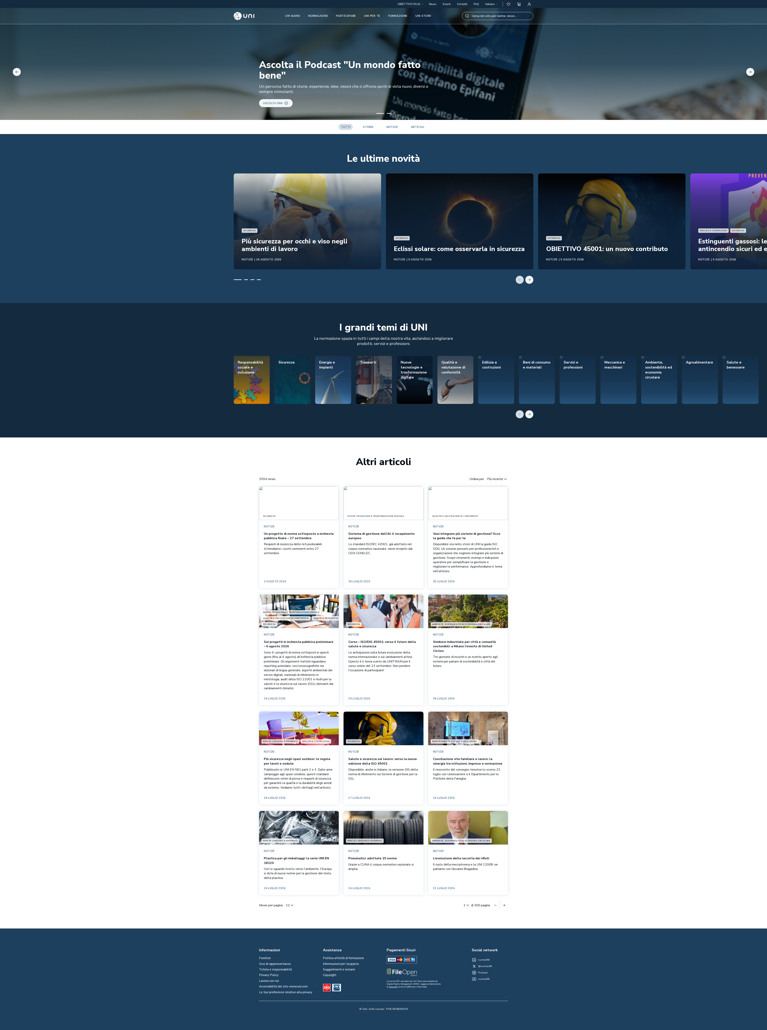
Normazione (318, 16)
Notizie (392, 127)
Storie (368, 127)
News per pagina (271, 905)
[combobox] (492, 4)
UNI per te (372, 16)
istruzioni (393, 986)
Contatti (462, 4)
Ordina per (477, 479)
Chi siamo (292, 16)
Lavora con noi (269, 981)
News (432, 4)
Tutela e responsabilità (275, 969)
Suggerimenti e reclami (339, 969)
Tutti (345, 127)
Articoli (417, 127)
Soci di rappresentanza (275, 964)
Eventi (447, 4)
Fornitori (265, 958)
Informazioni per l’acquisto (341, 964)
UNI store (423, 16)
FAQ (476, 4)
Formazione (397, 16)
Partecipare (346, 16)
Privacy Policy (268, 975)
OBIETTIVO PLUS (409, 4)
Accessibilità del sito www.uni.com (283, 986)
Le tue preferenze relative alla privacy (285, 992)
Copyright (329, 975)
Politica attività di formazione (343, 958)
